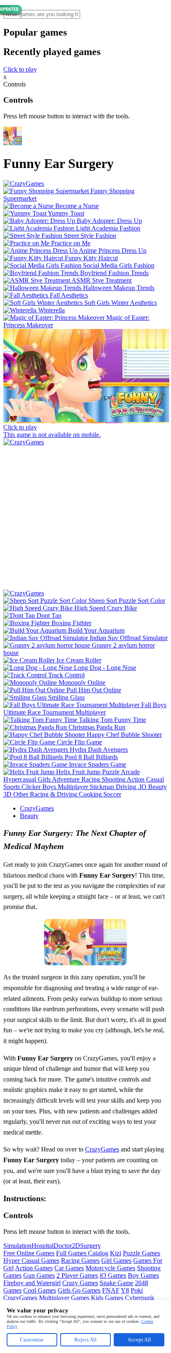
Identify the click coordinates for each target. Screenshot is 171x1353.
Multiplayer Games (64, 1297)
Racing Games (80, 1260)
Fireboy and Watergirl (32, 1282)
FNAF (111, 1290)
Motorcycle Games (110, 1267)
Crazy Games (80, 1282)
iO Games (113, 1275)
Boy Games (143, 1275)
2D (76, 1245)
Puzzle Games (141, 1253)
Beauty (29, 815)
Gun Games (39, 1275)
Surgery (90, 1245)
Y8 (125, 1290)
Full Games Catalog (82, 1253)
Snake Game (116, 1282)
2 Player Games (77, 1275)
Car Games (69, 1267)
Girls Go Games (79, 1290)
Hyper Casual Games (31, 1260)
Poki (137, 1290)
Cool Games (39, 1290)
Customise (32, 1339)
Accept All (139, 1339)
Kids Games (107, 1297)
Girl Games (116, 1260)
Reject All (85, 1339)
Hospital (43, 1245)
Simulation (17, 1245)
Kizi (115, 1253)
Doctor (63, 1245)
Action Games (34, 1267)
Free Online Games (28, 1253)
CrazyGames (37, 808)
